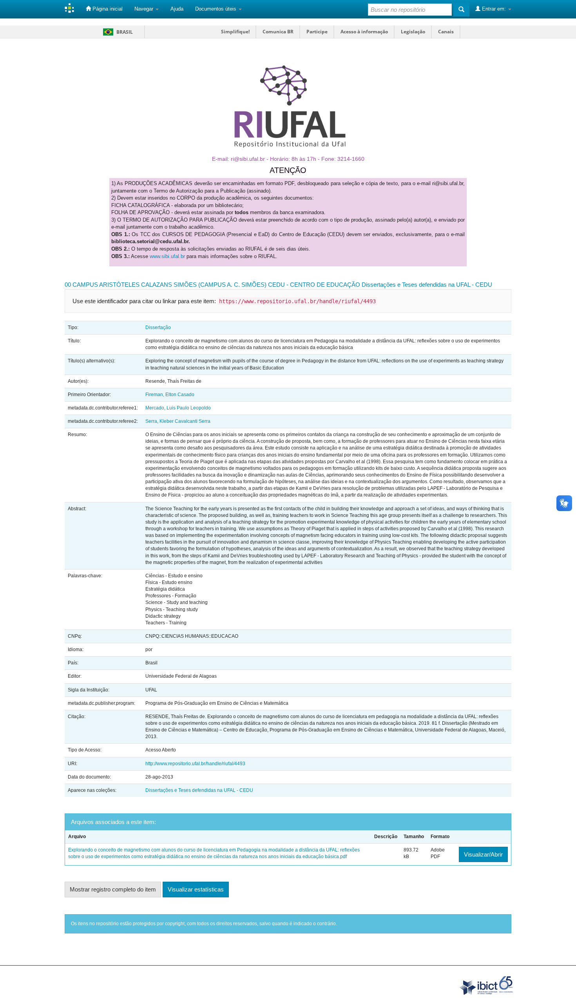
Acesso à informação (364, 31)
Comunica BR (278, 31)
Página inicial (107, 9)
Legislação (413, 31)
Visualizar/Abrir (483, 854)
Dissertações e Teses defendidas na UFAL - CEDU (427, 284)
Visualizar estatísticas (196, 889)
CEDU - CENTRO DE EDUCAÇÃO (314, 284)
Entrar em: (493, 9)
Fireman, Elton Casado (169, 394)
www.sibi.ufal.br (167, 256)
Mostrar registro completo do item (113, 889)
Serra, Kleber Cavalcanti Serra (177, 421)
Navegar (144, 9)
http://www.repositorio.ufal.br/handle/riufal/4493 (195, 763)
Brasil (116, 32)
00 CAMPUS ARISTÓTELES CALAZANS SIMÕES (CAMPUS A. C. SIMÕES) (165, 284)
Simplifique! (235, 31)
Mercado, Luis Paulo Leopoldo (178, 408)
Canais (446, 31)
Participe (317, 31)
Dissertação (158, 327)
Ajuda (176, 9)
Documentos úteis (216, 9)
